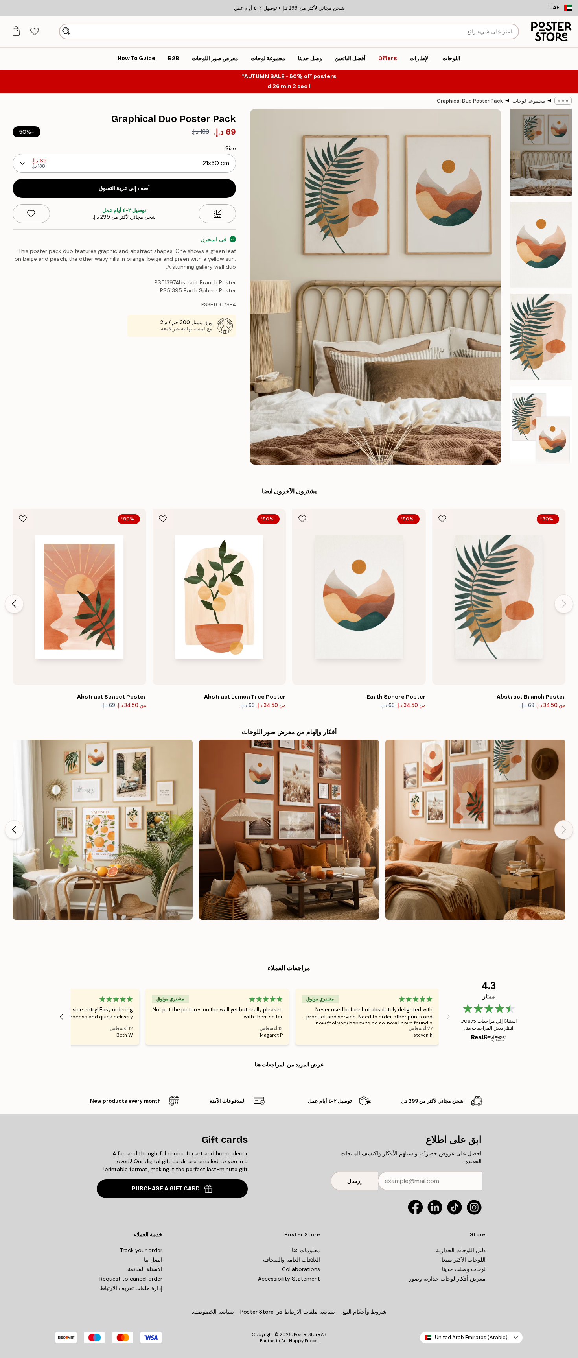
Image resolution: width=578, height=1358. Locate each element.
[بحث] (66, 31)
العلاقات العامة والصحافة (291, 1259)
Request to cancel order (130, 1278)
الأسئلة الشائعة (145, 1269)
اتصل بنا (153, 1259)
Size (230, 148)
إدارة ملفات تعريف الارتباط (131, 1288)
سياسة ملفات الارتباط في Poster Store (287, 1311)
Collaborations (301, 1269)
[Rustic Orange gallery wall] (289, 830)
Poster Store (307, 1334)
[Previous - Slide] (563, 603)
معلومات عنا (306, 1250)
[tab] (34, 31)
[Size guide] (217, 213)
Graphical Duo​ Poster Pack (470, 101)
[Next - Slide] (14, 603)
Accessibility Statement (289, 1278)
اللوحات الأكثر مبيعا (464, 1259)
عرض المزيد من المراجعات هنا (289, 1064)
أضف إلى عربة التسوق (124, 188)
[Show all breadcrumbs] (563, 101)
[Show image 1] (541, 152)
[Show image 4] (541, 429)
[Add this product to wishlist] (31, 213)
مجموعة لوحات (528, 101)
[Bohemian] (475, 830)
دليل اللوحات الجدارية (461, 1250)
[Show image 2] (541, 245)
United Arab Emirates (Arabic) (471, 1337)
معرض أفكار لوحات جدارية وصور (447, 1278)
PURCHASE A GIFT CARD (166, 1188)
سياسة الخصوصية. (213, 1311)
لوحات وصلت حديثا (464, 1269)
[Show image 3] (541, 337)
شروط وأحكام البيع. (364, 1311)
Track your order (141, 1250)
